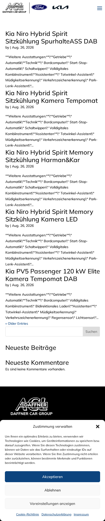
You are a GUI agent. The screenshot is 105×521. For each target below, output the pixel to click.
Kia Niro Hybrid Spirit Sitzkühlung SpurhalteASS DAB (51, 37)
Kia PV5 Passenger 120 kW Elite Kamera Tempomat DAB (52, 274)
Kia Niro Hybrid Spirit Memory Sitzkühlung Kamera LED (49, 215)
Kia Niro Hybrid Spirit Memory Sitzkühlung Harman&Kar (49, 156)
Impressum (81, 514)
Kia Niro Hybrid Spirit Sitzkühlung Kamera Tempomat (51, 96)
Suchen (91, 331)
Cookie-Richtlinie (27, 514)
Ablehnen (52, 490)
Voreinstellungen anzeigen (52, 503)
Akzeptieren (52, 476)
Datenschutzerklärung (56, 514)
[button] (97, 426)
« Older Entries (16, 323)
